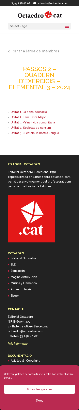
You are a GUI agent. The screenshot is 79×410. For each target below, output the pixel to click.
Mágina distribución (24, 277)
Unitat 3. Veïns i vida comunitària (33, 122)
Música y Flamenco (24, 283)
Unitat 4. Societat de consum (31, 127)
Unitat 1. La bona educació (29, 112)
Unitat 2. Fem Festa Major (28, 117)
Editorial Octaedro (23, 258)
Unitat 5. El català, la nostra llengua (35, 133)
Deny (39, 400)
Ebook (15, 295)
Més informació (18, 343)
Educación (18, 270)
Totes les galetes (39, 389)
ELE (13, 264)
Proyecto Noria (21, 289)
